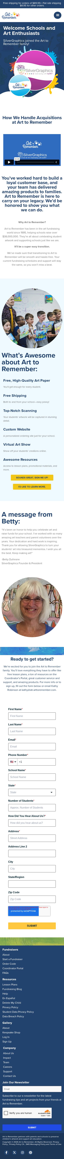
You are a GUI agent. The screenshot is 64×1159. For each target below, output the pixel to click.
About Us (8, 1053)
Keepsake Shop (11, 1032)
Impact (7, 1057)
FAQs (5, 972)
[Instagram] (22, 1152)
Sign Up (6, 1041)
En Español (8, 998)
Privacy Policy (10, 1007)
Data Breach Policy (13, 1016)
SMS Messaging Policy (36, 1144)
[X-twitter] (14, 1152)
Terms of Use (55, 1144)
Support (7, 1071)
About (6, 954)
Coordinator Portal (12, 968)
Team (6, 1062)
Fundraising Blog (12, 989)
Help (5, 993)
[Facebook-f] (6, 1152)
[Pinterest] (30, 1152)
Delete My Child (11, 1002)
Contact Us (9, 1076)
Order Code (9, 963)
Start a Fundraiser (12, 959)
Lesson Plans (9, 984)
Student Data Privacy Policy (18, 1011)
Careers (7, 1066)
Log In (6, 1037)
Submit (32, 1127)
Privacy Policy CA (17, 1144)
